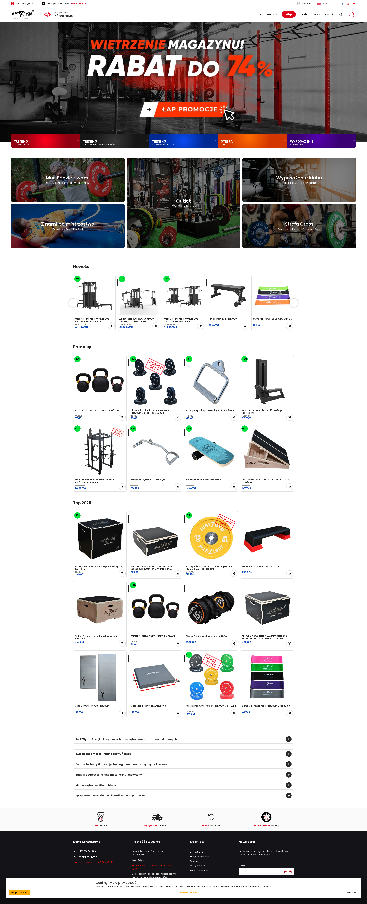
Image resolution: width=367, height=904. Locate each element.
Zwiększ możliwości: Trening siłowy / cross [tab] (103, 754)
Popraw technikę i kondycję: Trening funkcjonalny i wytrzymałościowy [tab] (121, 764)
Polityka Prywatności (199, 856)
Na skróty (197, 842)
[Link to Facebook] (342, 4)
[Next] (364, 81)
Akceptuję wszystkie (19, 893)
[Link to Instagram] (348, 4)
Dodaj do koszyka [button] (111, 325)
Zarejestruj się (196, 852)
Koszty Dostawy (197, 865)
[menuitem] (23, 3)
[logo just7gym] (22, 14)
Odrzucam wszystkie (188, 893)
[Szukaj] (341, 14)
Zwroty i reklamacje (199, 870)
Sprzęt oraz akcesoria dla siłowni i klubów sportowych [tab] (110, 795)
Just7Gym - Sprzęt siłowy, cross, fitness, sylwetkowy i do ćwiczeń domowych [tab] (126, 739)
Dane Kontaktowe (87, 842)
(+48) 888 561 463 (86, 851)
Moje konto (307, 3)
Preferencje (351, 892)
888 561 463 (64, 15)
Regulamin (195, 861)
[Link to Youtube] (354, 4)
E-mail (242, 865)
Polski (324, 3)
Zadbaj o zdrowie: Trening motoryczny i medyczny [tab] (108, 774)
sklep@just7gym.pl (24, 3)
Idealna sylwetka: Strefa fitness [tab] (96, 785)
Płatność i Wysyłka (146, 842)
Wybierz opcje (289, 326)
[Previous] (2, 81)
